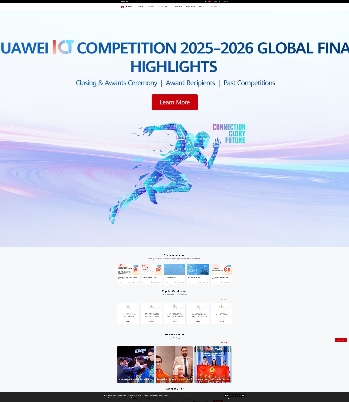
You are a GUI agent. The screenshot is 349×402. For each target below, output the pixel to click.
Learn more (141, 397)
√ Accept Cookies (228, 395)
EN (219, 1)
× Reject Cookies (240, 395)
